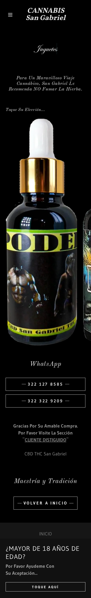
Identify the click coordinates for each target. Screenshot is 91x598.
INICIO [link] (45, 534)
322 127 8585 (45, 384)
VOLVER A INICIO (46, 503)
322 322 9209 (45, 401)
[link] (45, 15)
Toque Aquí (45, 587)
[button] (12, 14)
